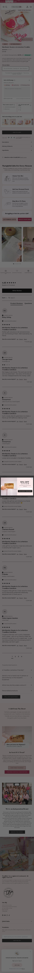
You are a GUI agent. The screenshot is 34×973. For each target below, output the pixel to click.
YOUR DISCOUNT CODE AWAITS (25, 491)
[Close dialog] (32, 478)
